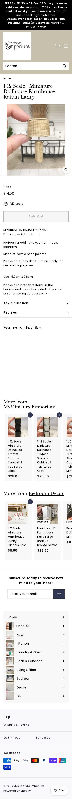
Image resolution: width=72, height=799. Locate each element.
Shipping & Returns (16, 725)
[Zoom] (66, 170)
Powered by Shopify (17, 791)
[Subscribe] (59, 594)
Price (7, 187)
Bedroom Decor (46, 493)
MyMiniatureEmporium (29, 407)
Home (7, 78)
